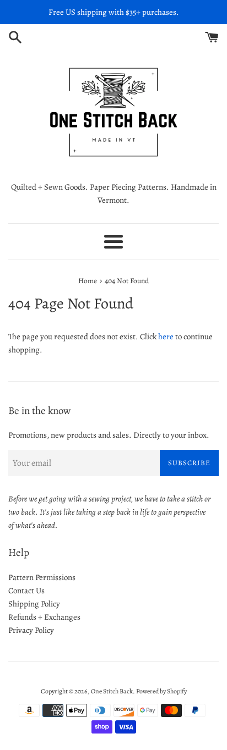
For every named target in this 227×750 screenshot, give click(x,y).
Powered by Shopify (161, 691)
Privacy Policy (31, 630)
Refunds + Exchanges (44, 616)
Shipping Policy (34, 603)
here (166, 336)
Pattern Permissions (41, 577)
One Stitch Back (112, 691)
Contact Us (26, 590)
